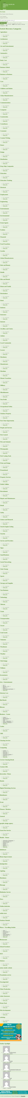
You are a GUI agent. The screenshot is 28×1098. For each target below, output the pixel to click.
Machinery (3, 357)
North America (6, 934)
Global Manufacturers (6, 258)
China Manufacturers (6, 95)
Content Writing (5, 138)
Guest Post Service (5, 830)
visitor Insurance (5, 996)
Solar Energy (4, 569)
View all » (5, 36)
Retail (2, 505)
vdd (11, 1078)
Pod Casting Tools (5, 456)
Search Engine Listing (6, 526)
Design (2, 152)
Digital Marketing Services (8, 788)
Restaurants (3, 939)
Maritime (3, 371)
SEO (1, 953)
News (1, 899)
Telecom (2, 604)
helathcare (3, 849)
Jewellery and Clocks (6, 329)
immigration (3, 864)
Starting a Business (7, 722)
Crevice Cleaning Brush (7, 760)
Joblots (2, 336)
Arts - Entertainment (6, 682)
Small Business (4, 555)
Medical (5, 845)
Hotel (2, 300)
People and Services (6, 427)
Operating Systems (7, 754)
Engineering (4, 201)
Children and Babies (6, 88)
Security (2, 533)
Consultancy (4, 124)
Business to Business (6, 74)
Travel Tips (5, 935)
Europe (4, 933)
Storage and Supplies (6, 583)
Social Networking (5, 562)
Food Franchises (5, 244)
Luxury (2, 350)
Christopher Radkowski (15, 1069)
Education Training (6, 180)
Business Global (5, 67)
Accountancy (4, 675)
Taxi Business (4, 590)
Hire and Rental (5, 279)
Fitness (4, 844)
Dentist (2, 781)
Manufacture (4, 364)
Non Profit (3, 399)
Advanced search (4, 21)
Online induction (5, 906)
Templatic (23, 1096)
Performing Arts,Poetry (8, 689)
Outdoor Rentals (5, 920)
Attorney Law (4, 693)
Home (4, 3)
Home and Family (5, 286)
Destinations (5, 931)
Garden (2, 251)
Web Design (3, 661)
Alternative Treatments (8, 840)
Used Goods (3, 632)
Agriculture (3, 32)
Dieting (4, 843)
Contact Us (5, 5)
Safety (2, 512)
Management (6, 718)
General (2, 816)
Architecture (4, 39)
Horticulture (4, 293)
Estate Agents (4, 223)
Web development (5, 1010)
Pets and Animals (5, 442)
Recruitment (4, 491)
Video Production (5, 989)
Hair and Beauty (5, 265)
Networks (5, 753)
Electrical (3, 187)
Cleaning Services (5, 740)
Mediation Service (5, 892)
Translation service (5, 975)
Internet (2, 321)
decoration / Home (5, 774)
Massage (2, 885)
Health (2, 272)
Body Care (3, 60)
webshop (2, 1017)
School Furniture (5, 946)
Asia (4, 930)
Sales (4, 719)
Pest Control (4, 435)
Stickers (2, 961)
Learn (11, 1061)
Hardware (5, 751)
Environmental (4, 215)
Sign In (4, 9)
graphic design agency (6, 823)
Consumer (3, 131)
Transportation (4, 618)
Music (4, 687)
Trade (2, 611)
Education (3, 173)
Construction (4, 117)
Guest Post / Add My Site (8, 4)
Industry (2, 307)
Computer (3, 110)
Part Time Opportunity (7, 420)
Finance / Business (5, 809)
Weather (2, 654)
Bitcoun (2, 707)
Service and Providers (6, 541)
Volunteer (3, 639)
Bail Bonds (3, 700)
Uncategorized (4, 982)
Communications (5, 102)
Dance (2, 145)
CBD (1, 733)
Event (1, 802)
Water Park (3, 1003)
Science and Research (6, 519)
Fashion (2, 230)
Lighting (2, 871)
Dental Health (6, 841)
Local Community (5, 343)
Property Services (5, 477)
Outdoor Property (5, 413)
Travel (2, 625)
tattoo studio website (6, 968)
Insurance (3, 314)
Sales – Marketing (7, 721)
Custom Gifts (4, 767)
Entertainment (4, 208)
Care (1, 81)
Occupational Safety (6, 406)
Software (5, 755)
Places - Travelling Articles (7, 927)
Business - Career (5, 714)
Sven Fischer (13, 1086)
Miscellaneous (4, 392)
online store (3, 913)
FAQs (4, 6)
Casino (2, 726)
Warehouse (3, 647)
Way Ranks (2, 11)
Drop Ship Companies (6, 166)
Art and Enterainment (6, 46)
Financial (3, 237)
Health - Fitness (4, 837)
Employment (4, 194)
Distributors (3, 795)
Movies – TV (6, 686)
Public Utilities (4, 484)
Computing (3, 747)
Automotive (3, 53)
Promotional (4, 470)
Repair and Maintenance (7, 498)
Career (4, 717)
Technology (3, 597)
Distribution (3, 159)
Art (3, 685)
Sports (2, 576)
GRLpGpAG (13, 1052)
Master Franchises (5, 378)
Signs (2, 548)
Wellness (2, 668)
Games (4, 750)
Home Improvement (6, 857)
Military (2, 385)
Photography (4, 449)
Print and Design (5, 463)
